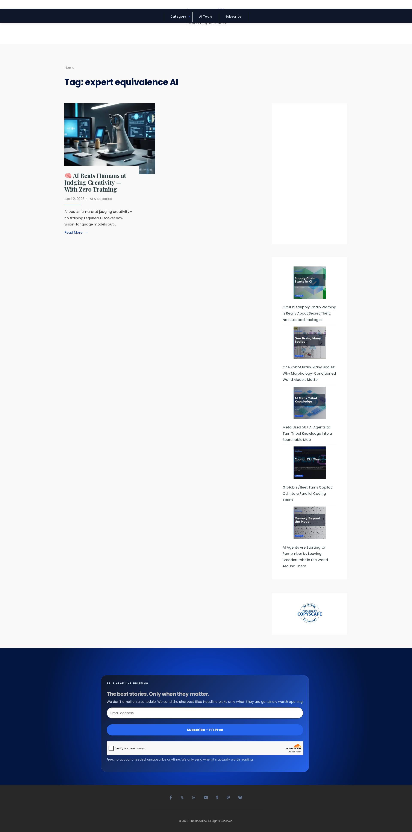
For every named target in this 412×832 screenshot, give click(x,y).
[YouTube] (206, 797)
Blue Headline (198, 821)
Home (69, 67)
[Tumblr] (217, 797)
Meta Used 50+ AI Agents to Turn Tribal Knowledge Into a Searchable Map (307, 433)
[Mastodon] (228, 797)
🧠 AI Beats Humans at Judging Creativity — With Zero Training (95, 182)
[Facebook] (171, 797)
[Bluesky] (240, 797)
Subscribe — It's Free (205, 730)
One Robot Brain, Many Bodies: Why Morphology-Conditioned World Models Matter (309, 373)
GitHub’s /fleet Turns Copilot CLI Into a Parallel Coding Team (307, 493)
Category (178, 16)
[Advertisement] (310, 175)
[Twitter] (182, 797)
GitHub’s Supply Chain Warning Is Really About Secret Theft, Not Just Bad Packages (309, 313)
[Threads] (193, 797)
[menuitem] (178, 17)
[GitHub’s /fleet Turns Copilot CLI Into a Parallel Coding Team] (310, 462)
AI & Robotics (101, 198)
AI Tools (205, 16)
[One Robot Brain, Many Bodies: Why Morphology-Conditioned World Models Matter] (310, 343)
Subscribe (233, 16)
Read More (77, 232)
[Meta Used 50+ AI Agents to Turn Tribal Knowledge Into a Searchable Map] (310, 403)
